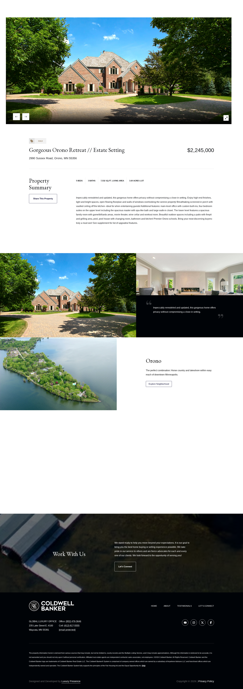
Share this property (43, 198)
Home (154, 606)
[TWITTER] (202, 622)
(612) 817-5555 (71, 625)
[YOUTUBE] (185, 622)
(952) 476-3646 (73, 621)
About (167, 606)
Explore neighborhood (159, 384)
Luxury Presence (70, 681)
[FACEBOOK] (211, 622)
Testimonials (184, 606)
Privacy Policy (206, 681)
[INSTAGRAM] (194, 622)
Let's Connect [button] (125, 566)
